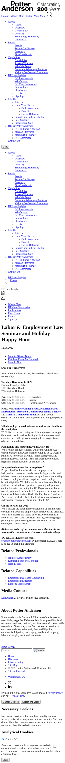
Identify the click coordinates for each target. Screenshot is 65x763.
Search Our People (24, 48)
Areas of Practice (24, 63)
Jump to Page (8, 646)
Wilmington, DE (16, 676)
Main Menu (40, 16)
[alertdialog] (32, 734)
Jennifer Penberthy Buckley (45, 411)
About (11, 21)
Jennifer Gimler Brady (20, 356)
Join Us (12, 99)
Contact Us (20, 39)
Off (15, 739)
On (7, 739)
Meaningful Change (25, 134)
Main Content (26, 16)
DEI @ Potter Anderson (20, 126)
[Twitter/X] (9, 683)
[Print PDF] (2, 293)
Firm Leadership (23, 54)
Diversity (19, 33)
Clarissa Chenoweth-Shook (21, 414)
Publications (21, 87)
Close (5, 760)
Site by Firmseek (17, 671)
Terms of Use (17, 695)
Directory (20, 51)
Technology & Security (27, 36)
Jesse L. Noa (15, 362)
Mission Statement (24, 131)
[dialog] (32, 697)
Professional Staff (24, 123)
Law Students (22, 120)
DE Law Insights (17, 75)
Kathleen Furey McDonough (23, 359)
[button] (3, 298)
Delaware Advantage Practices (31, 69)
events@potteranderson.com (16, 540)
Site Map (13, 665)
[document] (32, 734)
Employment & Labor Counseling (26, 577)
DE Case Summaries (25, 84)
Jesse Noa (22, 411)
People (11, 42)
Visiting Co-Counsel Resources (31, 72)
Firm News (20, 90)
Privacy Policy (15, 662)
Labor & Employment (19, 583)
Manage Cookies (11, 702)
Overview (20, 27)
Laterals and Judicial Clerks (29, 117)
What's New (21, 81)
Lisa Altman (7, 597)
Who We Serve (23, 66)
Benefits (25, 111)
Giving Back (21, 30)
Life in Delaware (30, 114)
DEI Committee (23, 137)
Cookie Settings (9, 16)
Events (18, 93)
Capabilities (14, 57)
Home (11, 656)
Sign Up (19, 96)
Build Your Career (24, 105)
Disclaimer (13, 659)
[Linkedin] (10, 687)
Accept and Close (30, 702)
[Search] (49, 16)
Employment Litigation (20, 580)
